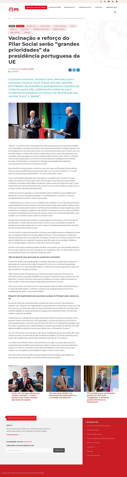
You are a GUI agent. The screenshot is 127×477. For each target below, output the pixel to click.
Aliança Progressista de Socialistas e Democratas (100, 438)
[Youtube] (109, 1)
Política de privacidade (93, 455)
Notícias (98, 7)
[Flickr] (117, 1)
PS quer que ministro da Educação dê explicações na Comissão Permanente (62, 395)
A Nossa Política (85, 7)
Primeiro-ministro (59, 29)
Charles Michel (45, 26)
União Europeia (15, 32)
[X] (105, 1)
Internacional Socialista (93, 442)
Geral (12, 26)
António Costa (32, 26)
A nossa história (55, 7)
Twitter (74, 70)
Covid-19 (72, 26)
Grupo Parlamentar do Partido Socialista (98, 425)
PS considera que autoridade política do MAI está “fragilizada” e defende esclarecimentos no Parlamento (101, 397)
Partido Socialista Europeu (94, 434)
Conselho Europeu (60, 26)
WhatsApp (27, 442)
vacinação (27, 32)
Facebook (70, 70)
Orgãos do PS (91, 447)
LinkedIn (78, 70)
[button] (115, 12)
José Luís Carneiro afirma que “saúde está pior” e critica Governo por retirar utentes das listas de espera (26, 396)
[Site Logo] (14, 9)
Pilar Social (25, 29)
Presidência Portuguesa (41, 29)
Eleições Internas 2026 (36, 7)
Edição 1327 (13, 29)
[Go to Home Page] (9, 18)
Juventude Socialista (93, 430)
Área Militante (111, 7)
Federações (90, 451)
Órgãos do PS (69, 7)
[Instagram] (113, 1)
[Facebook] (101, 1)
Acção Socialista (28, 69)
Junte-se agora (12, 434)
